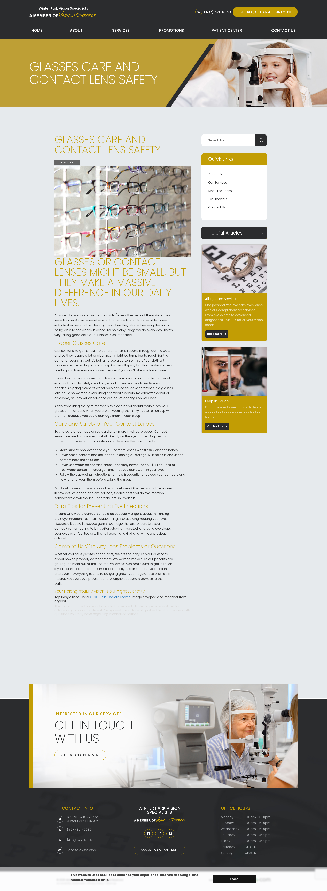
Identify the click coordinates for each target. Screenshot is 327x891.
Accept (235, 879)
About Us (215, 174)
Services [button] (121, 30)
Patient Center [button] (227, 30)
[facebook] (148, 833)
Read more (214, 334)
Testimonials (217, 199)
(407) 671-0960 (79, 830)
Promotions (171, 30)
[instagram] (159, 833)
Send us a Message (81, 850)
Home (36, 30)
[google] (170, 833)
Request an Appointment (80, 755)
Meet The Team (220, 191)
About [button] (76, 30)
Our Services (217, 182)
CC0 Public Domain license (110, 597)
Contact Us (283, 30)
